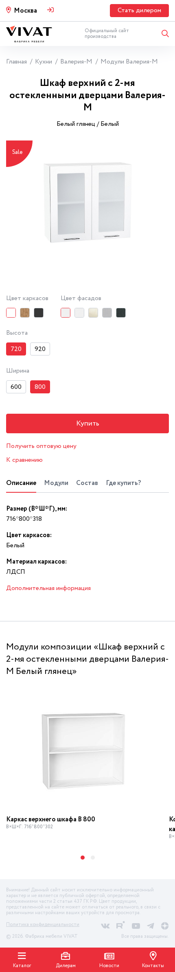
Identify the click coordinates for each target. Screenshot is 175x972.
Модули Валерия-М (129, 61)
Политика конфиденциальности (42, 924)
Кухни (43, 61)
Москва (25, 10)
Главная (16, 61)
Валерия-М (76, 61)
